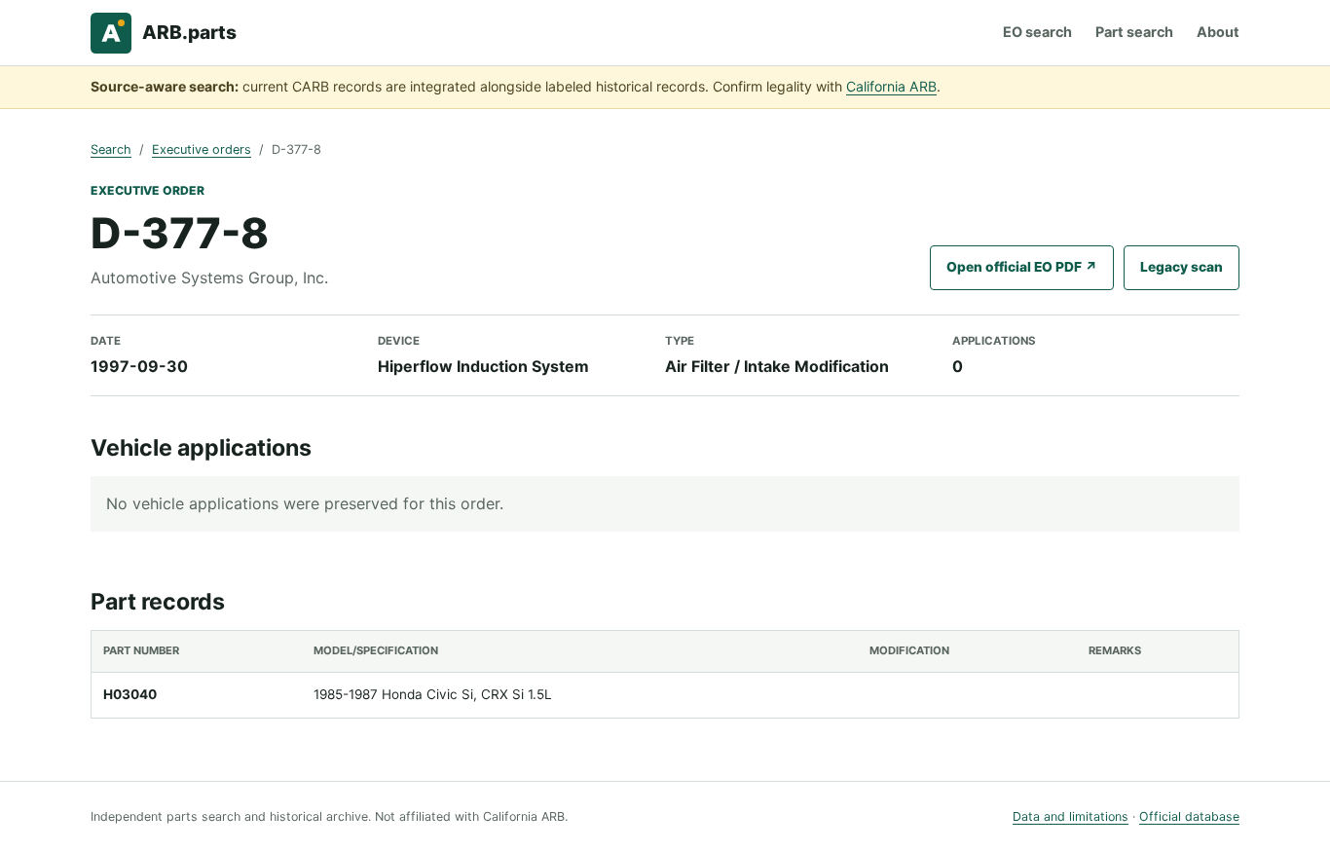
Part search (1134, 31)
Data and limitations (1070, 816)
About (1218, 31)
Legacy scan (1181, 267)
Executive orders (201, 149)
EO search (1037, 31)
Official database (1189, 816)
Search (111, 149)
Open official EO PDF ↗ (1021, 267)
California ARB (891, 86)
